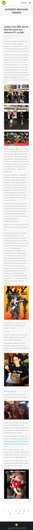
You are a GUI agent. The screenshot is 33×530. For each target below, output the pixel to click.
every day (6, 36)
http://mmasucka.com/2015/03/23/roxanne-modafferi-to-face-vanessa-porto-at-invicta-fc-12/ (16, 443)
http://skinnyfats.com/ (10, 391)
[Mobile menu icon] (30, 3)
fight (10, 36)
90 (24, 511)
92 (10, 513)
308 (18, 513)
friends (14, 36)
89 (20, 511)
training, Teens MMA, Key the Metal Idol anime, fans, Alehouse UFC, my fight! (16, 30)
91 (28, 511)
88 (16, 511)
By (20, 36)
